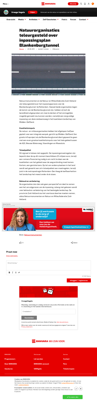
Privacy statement (26, 327)
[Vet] (9, 272)
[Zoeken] (81, 4)
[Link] (19, 272)
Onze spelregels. (12, 256)
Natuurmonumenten (33, 235)
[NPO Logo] (92, 3)
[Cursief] (12, 272)
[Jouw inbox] (85, 4)
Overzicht (11, 19)
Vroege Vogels (18, 12)
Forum (73, 19)
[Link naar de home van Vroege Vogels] (6, 12)
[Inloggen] (89, 4)
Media (21, 19)
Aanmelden (29, 318)
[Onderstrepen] (15, 272)
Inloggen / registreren (79, 280)
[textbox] (48, 265)
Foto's (64, 19)
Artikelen (33, 19)
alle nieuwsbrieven (62, 322)
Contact (82, 19)
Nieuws (21, 49)
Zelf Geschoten (49, 19)
